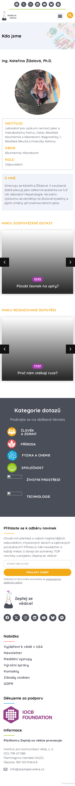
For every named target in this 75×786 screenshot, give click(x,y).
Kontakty (11, 671)
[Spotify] (58, 4)
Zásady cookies (17, 677)
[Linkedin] (37, 4)
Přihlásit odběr (37, 572)
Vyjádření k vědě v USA (23, 647)
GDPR (8, 684)
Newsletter (13, 653)
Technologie (38, 496)
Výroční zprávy (16, 665)
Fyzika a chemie (36, 455)
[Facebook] (16, 4)
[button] (60, 16)
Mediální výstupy (18, 659)
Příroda (28, 444)
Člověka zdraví (28, 432)
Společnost (32, 468)
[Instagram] (30, 4)
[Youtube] (44, 4)
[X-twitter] (23, 4)
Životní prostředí (43, 480)
